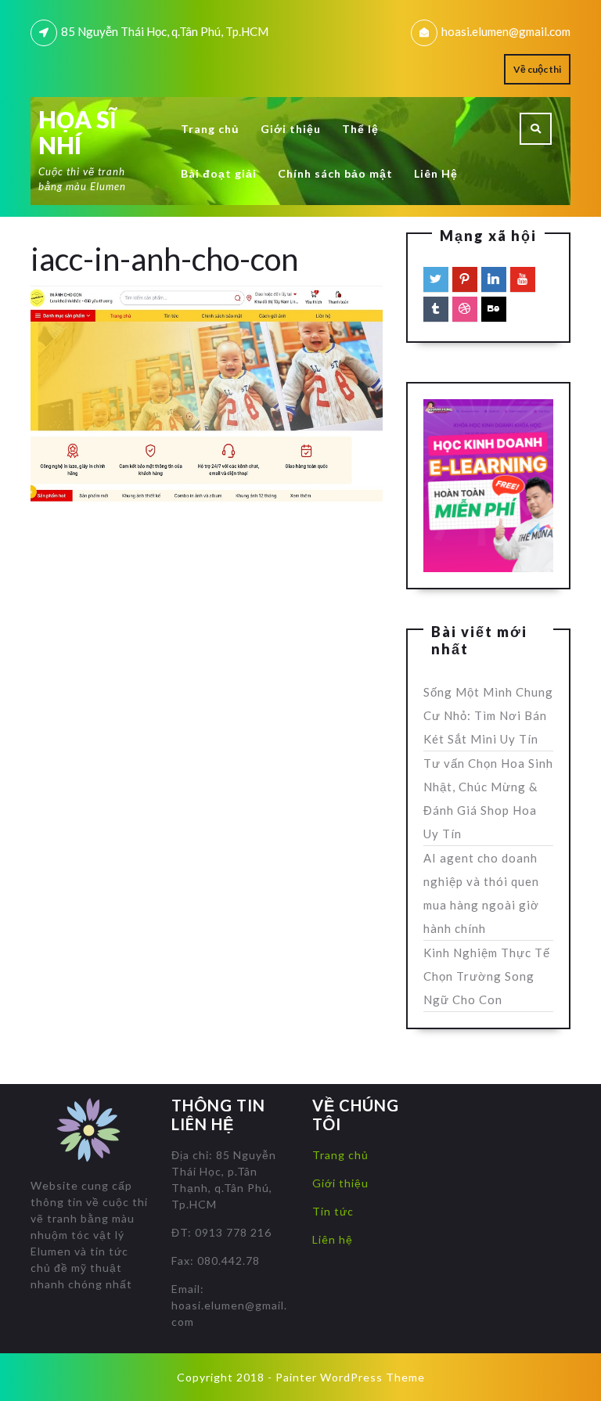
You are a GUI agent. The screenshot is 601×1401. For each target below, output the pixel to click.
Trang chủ (210, 128)
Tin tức (333, 1211)
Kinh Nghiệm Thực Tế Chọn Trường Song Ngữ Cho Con (486, 976)
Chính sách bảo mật (335, 173)
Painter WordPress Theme (350, 1377)
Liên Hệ (436, 173)
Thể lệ (360, 128)
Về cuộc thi (537, 69)
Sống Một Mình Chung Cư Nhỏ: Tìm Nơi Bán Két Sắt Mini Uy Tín (488, 715)
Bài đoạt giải (219, 173)
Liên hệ (332, 1239)
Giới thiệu (291, 128)
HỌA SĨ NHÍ (77, 132)
